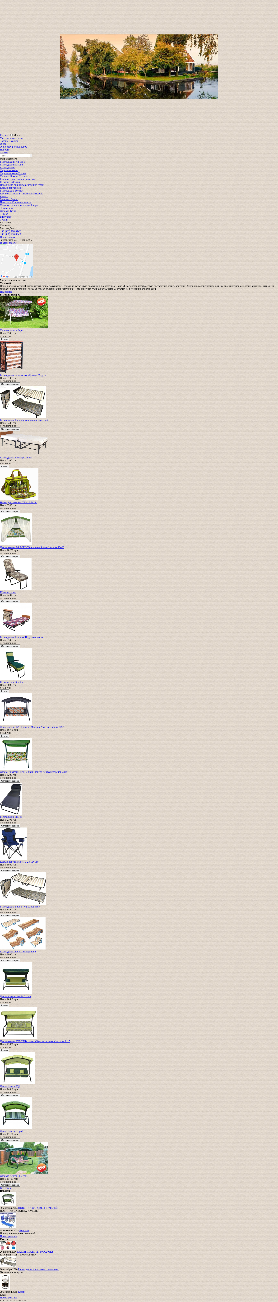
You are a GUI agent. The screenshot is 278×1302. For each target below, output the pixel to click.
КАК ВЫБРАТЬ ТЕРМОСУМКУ (35, 1251)
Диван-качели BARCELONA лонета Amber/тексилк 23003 (32, 547)
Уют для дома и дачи (11, 138)
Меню (17, 135)
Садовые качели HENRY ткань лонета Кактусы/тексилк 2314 (33, 772)
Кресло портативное (11, 187)
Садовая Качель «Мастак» (14, 1176)
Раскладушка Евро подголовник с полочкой (24, 420)
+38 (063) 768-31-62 (10, 231)
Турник (4, 219)
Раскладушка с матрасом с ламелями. (38, 1269)
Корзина (5, 135)
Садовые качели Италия (13, 173)
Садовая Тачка (8, 211)
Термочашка (7, 208)
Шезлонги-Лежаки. (10, 182)
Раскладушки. (7, 167)
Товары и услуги (9, 141)
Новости (4, 149)
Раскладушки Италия (11, 164)
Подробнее (6, 291)
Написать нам (7, 237)
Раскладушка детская (11, 190)
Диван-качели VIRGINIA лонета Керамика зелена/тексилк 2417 (35, 1041)
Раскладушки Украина (12, 161)
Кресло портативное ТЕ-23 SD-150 (19, 861)
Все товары (6, 1188)
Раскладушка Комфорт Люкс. (16, 457)
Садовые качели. (9, 170)
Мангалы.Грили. (9, 199)
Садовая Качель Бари (11, 330)
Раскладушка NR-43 (11, 816)
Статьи (4, 152)
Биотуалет (5, 216)
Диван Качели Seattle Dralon (15, 996)
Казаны (4, 196)
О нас (3, 143)
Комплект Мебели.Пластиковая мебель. (21, 193)
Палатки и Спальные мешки (15, 202)
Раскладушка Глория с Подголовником (21, 637)
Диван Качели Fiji (10, 1086)
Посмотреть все (8, 1236)
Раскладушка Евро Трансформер (18, 951)
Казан (21, 1291)
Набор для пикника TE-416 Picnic (18, 502)
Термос (4, 213)
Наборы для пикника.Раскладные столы (22, 184)
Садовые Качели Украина (14, 176)
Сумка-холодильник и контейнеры (19, 205)
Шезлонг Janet (8, 592)
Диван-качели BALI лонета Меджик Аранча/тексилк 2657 (32, 727)
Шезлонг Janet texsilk (11, 682)
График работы (8, 242)
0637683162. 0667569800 (13, 146)
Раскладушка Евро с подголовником (20, 906)
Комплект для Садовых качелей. (17, 179)
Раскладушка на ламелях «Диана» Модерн (23, 375)
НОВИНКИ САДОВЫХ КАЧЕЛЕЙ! (38, 1208)
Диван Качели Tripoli (11, 1131)
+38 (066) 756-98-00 (10, 234)
